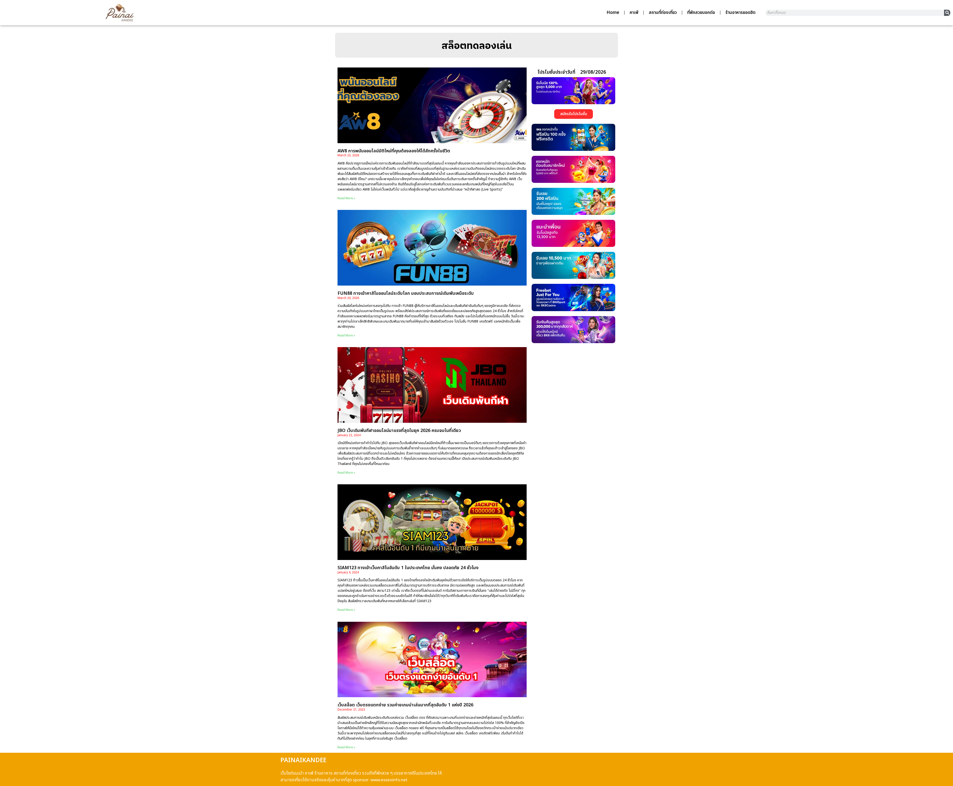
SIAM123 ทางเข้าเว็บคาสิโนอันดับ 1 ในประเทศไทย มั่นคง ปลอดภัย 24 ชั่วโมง (408, 567)
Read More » (346, 198)
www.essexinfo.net (389, 780)
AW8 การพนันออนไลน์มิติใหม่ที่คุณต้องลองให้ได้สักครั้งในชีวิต (394, 151)
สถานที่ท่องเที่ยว (663, 12)
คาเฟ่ (634, 12)
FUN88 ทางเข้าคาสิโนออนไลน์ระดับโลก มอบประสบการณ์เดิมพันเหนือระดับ (406, 293)
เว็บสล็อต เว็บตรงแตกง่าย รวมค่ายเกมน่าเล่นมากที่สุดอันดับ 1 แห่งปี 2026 (405, 705)
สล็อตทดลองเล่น (477, 45)
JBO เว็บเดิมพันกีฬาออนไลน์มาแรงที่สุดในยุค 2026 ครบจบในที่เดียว (399, 430)
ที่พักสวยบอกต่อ (701, 12)
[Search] (947, 13)
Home (613, 12)
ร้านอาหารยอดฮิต (740, 12)
